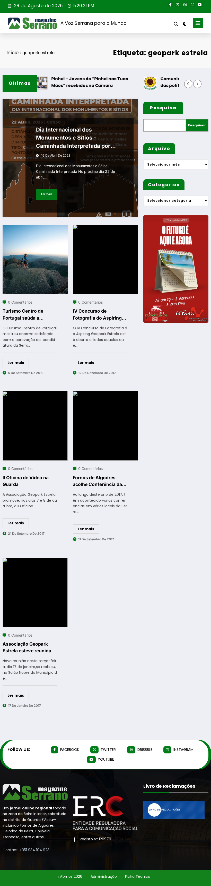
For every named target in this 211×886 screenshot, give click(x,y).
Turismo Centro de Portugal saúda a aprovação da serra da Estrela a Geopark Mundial (27, 314)
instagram (183, 749)
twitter (108, 749)
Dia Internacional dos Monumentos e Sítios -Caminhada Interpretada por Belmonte (73, 138)
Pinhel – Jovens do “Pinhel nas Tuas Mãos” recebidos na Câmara (80, 82)
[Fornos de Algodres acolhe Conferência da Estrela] (105, 394)
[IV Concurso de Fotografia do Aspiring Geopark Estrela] (105, 228)
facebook (69, 749)
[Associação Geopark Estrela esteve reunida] (35, 561)
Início (13, 53)
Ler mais (46, 194)
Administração (104, 876)
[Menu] (198, 23)
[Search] (176, 24)
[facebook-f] (170, 4)
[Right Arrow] (197, 84)
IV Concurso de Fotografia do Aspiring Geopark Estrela (97, 314)
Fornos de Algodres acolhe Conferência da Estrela (97, 481)
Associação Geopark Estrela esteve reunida (27, 647)
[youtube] (200, 4)
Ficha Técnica (137, 876)
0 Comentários (20, 302)
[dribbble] (185, 4)
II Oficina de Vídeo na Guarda (26, 481)
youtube (106, 759)
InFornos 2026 (70, 876)
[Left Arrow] (188, 84)
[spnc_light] (184, 24)
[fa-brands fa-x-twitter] (177, 4)
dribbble (144, 749)
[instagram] (192, 4)
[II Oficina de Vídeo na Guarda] (35, 394)
